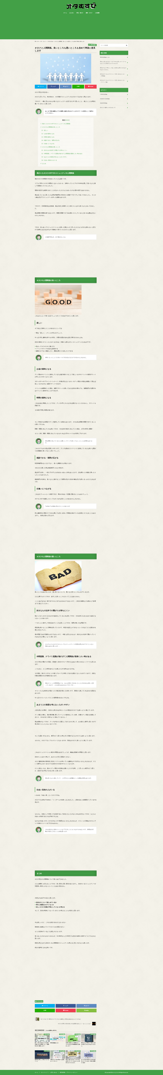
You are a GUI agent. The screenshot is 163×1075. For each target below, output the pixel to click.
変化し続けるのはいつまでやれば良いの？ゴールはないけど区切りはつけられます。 (113, 62)
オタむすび (115, 1072)
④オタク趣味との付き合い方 (107, 107)
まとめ (43, 163)
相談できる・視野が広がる (50, 140)
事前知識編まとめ (105, 57)
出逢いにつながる (47, 143)
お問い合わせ (53, 1072)
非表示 (67, 120)
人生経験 (97, 12)
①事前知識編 (40, 1001)
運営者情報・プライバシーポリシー (68, 1072)
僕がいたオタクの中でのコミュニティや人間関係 (55, 123)
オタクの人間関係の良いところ (50, 127)
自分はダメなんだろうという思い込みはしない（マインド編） (112, 81)
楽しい (44, 130)
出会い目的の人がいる (49, 160)
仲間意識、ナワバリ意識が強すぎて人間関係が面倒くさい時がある (61, 153)
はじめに (71, 12)
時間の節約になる (47, 137)
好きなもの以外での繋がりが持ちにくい (54, 150)
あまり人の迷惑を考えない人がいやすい (54, 157)
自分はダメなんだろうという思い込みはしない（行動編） (112, 75)
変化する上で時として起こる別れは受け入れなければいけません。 (113, 68)
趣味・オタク (89, 12)
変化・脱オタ (80, 12)
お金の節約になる (47, 133)
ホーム (65, 12)
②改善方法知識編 (105, 98)
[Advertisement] (81, 27)
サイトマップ (44, 1072)
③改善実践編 (103, 103)
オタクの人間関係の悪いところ (50, 147)
